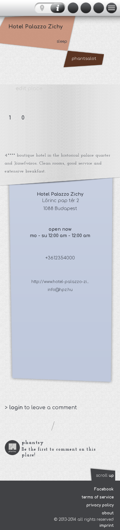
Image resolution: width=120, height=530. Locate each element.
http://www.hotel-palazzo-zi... (60, 282)
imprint (107, 525)
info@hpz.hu (60, 289)
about (108, 513)
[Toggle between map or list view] (50, 8)
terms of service (98, 497)
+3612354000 (60, 258)
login (16, 407)
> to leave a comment (41, 407)
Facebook (104, 489)
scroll (105, 475)
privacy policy (100, 505)
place (29, 88)
